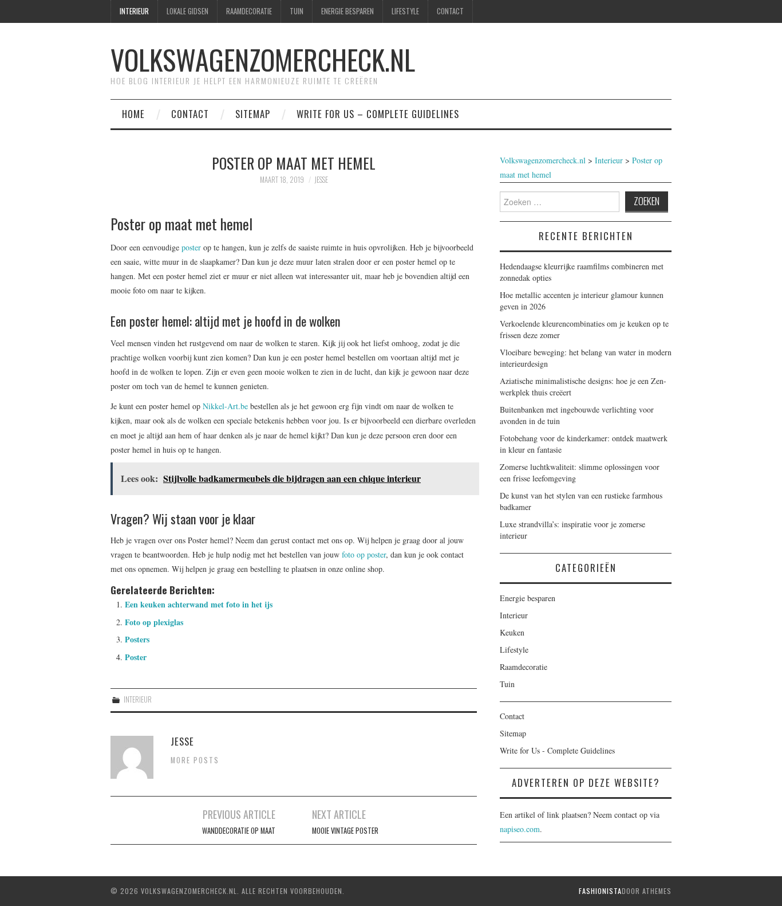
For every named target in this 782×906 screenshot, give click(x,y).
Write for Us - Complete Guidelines (557, 750)
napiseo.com (520, 828)
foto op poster (364, 554)
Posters (137, 639)
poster (191, 247)
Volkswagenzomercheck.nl (262, 59)
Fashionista (600, 890)
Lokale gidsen (187, 11)
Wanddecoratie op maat (238, 830)
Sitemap (252, 114)
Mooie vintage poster (345, 830)
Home (133, 114)
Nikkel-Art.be (225, 406)
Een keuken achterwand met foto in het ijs (198, 604)
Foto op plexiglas (154, 622)
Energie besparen (347, 11)
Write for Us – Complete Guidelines (378, 114)
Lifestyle (405, 11)
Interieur (134, 11)
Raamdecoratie (249, 11)
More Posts (195, 760)
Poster (136, 657)
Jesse (321, 179)
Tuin (296, 11)
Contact (450, 11)
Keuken (512, 632)
